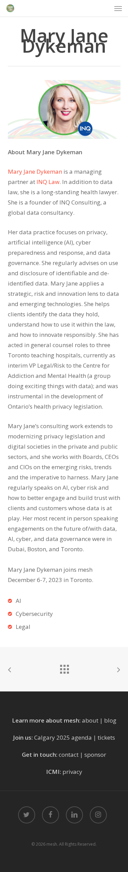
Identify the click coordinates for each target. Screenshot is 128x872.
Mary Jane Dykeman (35, 171)
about (90, 720)
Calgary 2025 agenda (63, 737)
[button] (118, 8)
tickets (106, 737)
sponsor (95, 754)
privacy (72, 772)
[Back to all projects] (64, 667)
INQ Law (48, 182)
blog (110, 720)
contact (69, 754)
